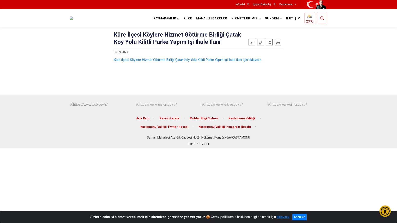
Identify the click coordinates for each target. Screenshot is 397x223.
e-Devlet (240, 4)
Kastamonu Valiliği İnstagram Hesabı (224, 127)
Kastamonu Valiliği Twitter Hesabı (164, 127)
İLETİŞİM (293, 18)
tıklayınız (283, 217)
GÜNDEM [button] (272, 18)
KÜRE (187, 18)
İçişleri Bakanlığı (262, 4)
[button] (269, 42)
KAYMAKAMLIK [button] (164, 18)
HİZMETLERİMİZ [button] (244, 18)
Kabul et (299, 217)
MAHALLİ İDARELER (211, 18)
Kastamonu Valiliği (242, 118)
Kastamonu (286, 4)
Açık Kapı (142, 118)
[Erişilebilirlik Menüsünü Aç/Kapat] (385, 211)
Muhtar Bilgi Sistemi (204, 118)
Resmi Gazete (169, 118)
